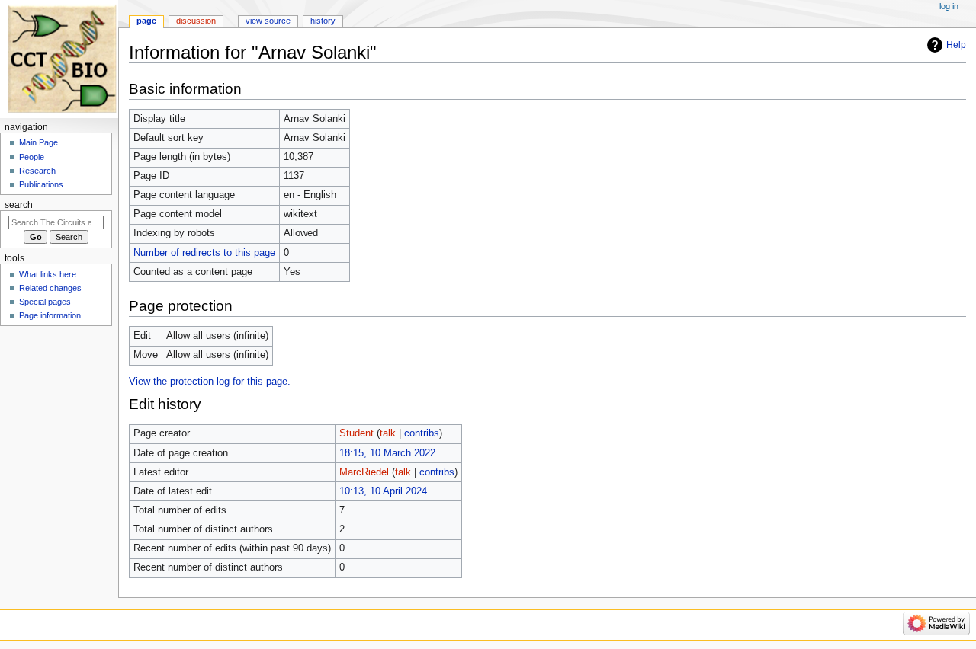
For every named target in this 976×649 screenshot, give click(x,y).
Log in (948, 6)
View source (268, 20)
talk (388, 433)
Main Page (38, 142)
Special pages (45, 301)
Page (146, 20)
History (323, 20)
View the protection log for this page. (210, 381)
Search (19, 204)
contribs (421, 433)
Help (956, 45)
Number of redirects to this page (204, 253)
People (31, 156)
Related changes (50, 288)
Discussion (196, 20)
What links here (47, 274)
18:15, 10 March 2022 (387, 453)
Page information (50, 315)
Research (37, 170)
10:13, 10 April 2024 (383, 491)
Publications (41, 184)
